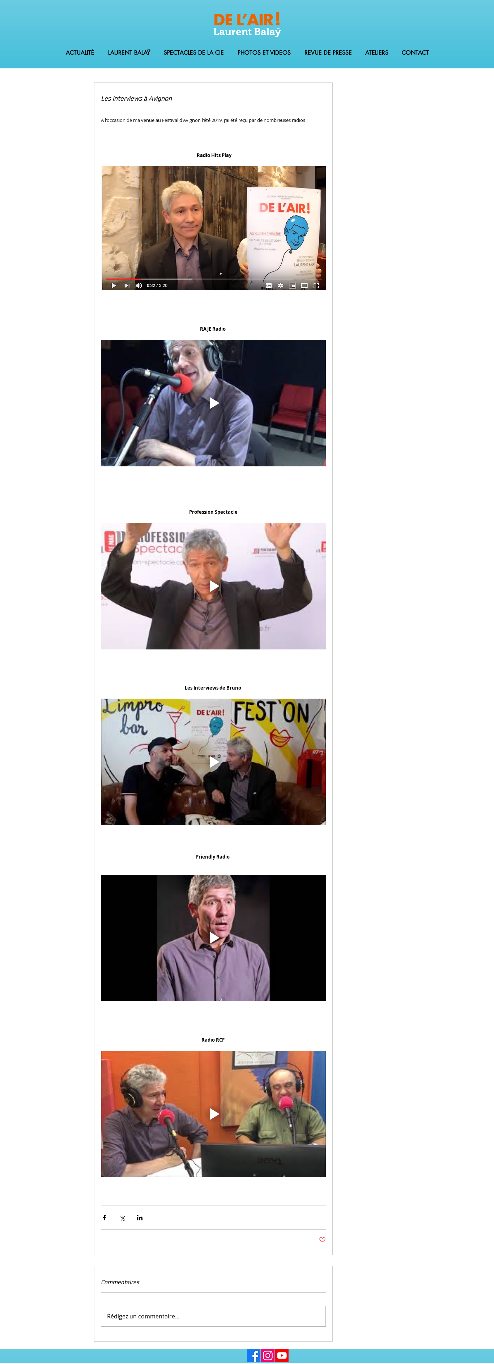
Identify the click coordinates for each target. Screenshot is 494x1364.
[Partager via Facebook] (104, 1217)
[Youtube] (282, 1355)
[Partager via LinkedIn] (139, 1217)
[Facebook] (253, 1355)
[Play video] (213, 403)
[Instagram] (267, 1355)
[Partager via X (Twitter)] (122, 1217)
